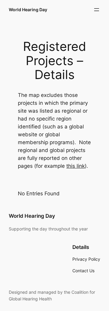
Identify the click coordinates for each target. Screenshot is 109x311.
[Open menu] (96, 9)
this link (75, 166)
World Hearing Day (28, 9)
